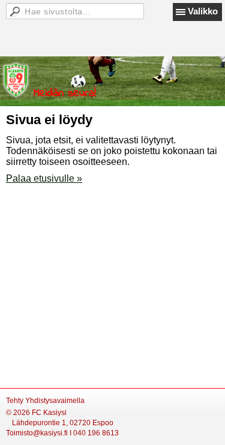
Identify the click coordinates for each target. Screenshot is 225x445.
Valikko (203, 11)
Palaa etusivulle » (44, 178)
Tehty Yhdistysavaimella (45, 400)
